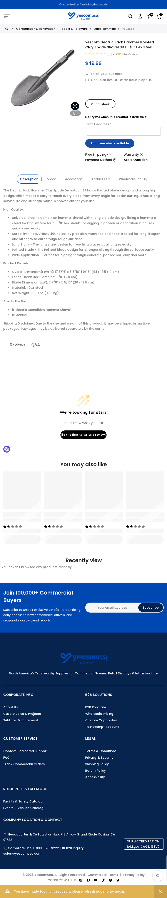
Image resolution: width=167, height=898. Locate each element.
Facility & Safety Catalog (23, 801)
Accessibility (95, 777)
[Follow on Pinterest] (110, 880)
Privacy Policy (134, 875)
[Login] (140, 16)
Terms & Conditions (101, 751)
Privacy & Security (99, 757)
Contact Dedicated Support (25, 751)
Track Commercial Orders (24, 764)
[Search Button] (130, 16)
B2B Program (95, 707)
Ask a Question (136, 160)
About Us (10, 707)
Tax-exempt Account (102, 727)
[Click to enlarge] (75, 106)
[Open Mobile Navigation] (29, 16)
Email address (99, 124)
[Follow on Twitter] (117, 880)
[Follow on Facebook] (88, 880)
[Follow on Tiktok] (103, 880)
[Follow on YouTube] (95, 880)
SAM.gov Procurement (20, 720)
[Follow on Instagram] (80, 880)
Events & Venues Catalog (23, 808)
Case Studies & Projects (22, 714)
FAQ (6, 757)
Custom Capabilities (101, 720)
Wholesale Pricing (99, 714)
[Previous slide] (10, 80)
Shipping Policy (97, 764)
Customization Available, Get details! (83, 4)
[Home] (6, 28)
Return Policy (95, 770)
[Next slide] (76, 80)
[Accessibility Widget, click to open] (6, 449)
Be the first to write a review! (83, 435)
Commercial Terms (103, 875)
